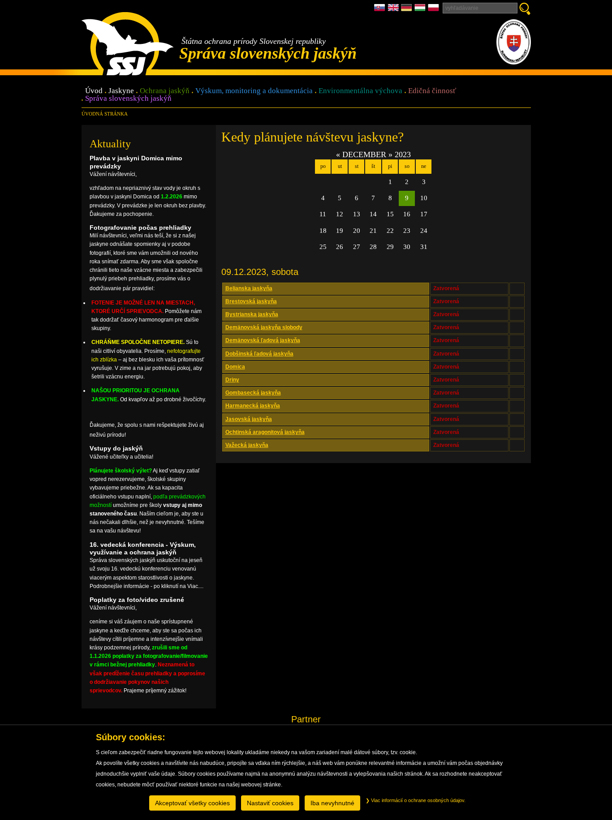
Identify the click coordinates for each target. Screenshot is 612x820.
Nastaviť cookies (270, 803)
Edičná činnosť (432, 91)
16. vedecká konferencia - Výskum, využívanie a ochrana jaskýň (143, 548)
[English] (394, 10)
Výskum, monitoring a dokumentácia (254, 91)
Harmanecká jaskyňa (252, 406)
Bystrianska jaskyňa (251, 314)
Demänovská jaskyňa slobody (263, 327)
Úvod (94, 91)
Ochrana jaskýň (165, 91)
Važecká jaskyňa (246, 445)
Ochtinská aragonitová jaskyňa (265, 432)
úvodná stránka (105, 113)
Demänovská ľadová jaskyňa (262, 340)
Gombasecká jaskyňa (253, 393)
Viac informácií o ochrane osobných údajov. (417, 800)
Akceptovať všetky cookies (192, 803)
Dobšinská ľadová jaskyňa (259, 354)
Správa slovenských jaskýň (128, 99)
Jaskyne (121, 91)
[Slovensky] (381, 10)
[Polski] (433, 10)
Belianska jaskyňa (248, 288)
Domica (235, 367)
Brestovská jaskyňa (251, 301)
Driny (232, 380)
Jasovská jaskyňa (248, 419)
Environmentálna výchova (360, 91)
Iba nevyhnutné (332, 803)
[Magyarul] (421, 10)
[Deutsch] (407, 10)
